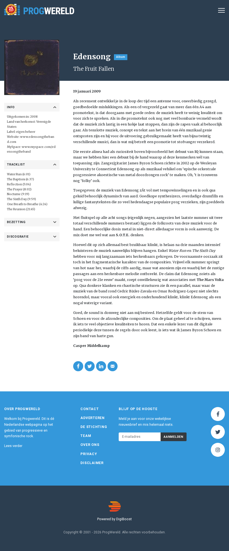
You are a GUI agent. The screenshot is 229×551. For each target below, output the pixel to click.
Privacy (88, 454)
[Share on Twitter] (90, 366)
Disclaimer (92, 463)
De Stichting (93, 427)
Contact (89, 409)
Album (120, 57)
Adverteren (92, 418)
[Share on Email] (113, 366)
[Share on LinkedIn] (101, 366)
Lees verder (13, 446)
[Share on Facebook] (78, 366)
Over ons (89, 445)
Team (85, 436)
